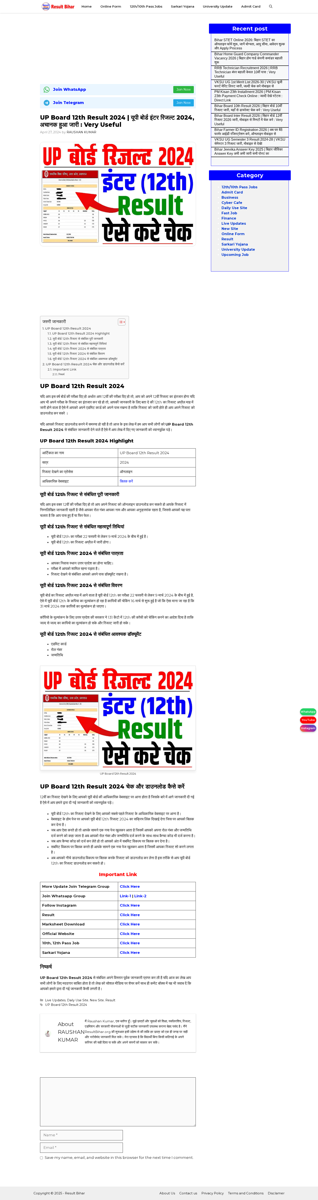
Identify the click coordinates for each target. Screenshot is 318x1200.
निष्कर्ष (61, 374)
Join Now (184, 89)
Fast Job (229, 213)
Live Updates (55, 1000)
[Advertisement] (118, 47)
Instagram (308, 728)
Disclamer (276, 1193)
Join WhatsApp (69, 89)
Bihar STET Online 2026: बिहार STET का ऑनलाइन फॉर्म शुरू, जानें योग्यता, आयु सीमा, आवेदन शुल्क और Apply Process (249, 44)
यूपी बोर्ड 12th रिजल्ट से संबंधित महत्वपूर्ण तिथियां (80, 343)
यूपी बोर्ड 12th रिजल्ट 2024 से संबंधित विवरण (79, 353)
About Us (167, 1193)
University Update (218, 6)
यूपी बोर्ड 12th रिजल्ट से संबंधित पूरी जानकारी (78, 338)
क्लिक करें (126, 481)
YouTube (308, 720)
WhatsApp (308, 711)
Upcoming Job (235, 255)
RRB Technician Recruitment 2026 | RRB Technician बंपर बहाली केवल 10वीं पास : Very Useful (246, 72)
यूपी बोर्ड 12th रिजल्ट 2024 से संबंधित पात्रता (79, 348)
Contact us (188, 1193)
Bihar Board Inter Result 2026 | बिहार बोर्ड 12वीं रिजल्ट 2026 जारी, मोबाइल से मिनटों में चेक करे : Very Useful (248, 120)
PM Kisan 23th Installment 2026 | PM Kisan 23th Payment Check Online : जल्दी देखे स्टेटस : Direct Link (248, 96)
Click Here (130, 905)
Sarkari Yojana (182, 6)
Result (110, 1000)
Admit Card (250, 6)
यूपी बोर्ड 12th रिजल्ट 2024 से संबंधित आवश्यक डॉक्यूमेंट (85, 359)
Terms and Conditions (245, 1193)
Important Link (64, 369)
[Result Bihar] (58, 6)
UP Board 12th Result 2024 (68, 328)
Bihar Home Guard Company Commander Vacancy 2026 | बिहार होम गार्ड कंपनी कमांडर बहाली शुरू (248, 58)
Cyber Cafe (232, 203)
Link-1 (126, 896)
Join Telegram (68, 102)
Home (87, 6)
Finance (229, 218)
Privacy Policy (212, 1193)
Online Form (110, 6)
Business (230, 197)
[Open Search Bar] (271, 6)
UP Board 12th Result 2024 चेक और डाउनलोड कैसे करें (85, 364)
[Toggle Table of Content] (119, 322)
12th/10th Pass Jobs (146, 6)
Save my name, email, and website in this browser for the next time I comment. (119, 1157)
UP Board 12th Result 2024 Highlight (81, 333)
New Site (97, 1000)
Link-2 (140, 896)
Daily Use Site (77, 1000)
